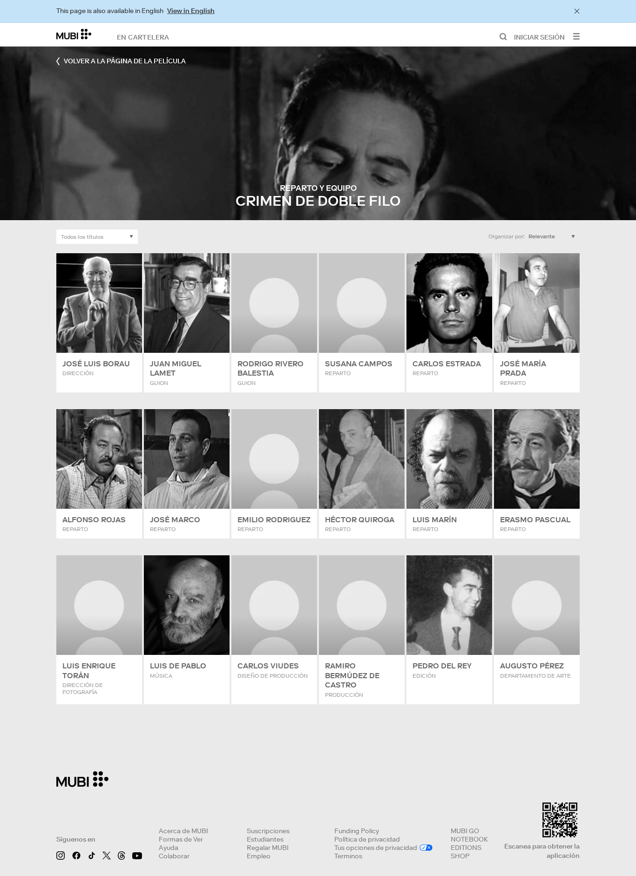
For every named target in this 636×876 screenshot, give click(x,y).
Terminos (348, 856)
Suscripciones (268, 831)
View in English (191, 11)
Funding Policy (356, 831)
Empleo (259, 856)
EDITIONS (466, 847)
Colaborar (174, 856)
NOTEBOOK (469, 839)
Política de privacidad (367, 839)
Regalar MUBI (268, 847)
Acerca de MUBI (183, 831)
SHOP (460, 856)
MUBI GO (465, 831)
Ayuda (168, 847)
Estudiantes (265, 839)
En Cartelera (143, 36)
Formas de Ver (181, 839)
